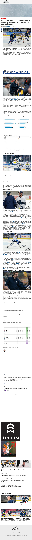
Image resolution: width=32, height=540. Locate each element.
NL (12, 535)
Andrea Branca (8, 26)
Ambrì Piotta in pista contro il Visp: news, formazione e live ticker (23, 504)
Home (6, 535)
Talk (22, 535)
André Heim (16, 98)
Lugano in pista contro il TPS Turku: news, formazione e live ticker (9, 478)
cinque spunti (14, 347)
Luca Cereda (12, 211)
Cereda (7, 103)
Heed (4, 262)
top (17, 347)
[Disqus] (17, 362)
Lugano (10, 535)
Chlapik (22, 217)
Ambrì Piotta (10, 347)
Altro (24, 535)
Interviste (19, 535)
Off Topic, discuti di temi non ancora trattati (23, 470)
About (26, 535)
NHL (17, 535)
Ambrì (8, 535)
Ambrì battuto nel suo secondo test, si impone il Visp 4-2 (7, 504)
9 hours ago (18, 478)
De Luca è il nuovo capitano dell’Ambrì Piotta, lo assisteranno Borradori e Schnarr (23, 519)
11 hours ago (19, 481)
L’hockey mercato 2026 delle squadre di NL (8, 470)
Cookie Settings (16, 537)
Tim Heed (18, 252)
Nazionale (14, 535)
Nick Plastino (18, 266)
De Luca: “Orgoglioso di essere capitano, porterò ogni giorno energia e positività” (7, 519)
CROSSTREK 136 (3, 475)
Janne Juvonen (14, 99)
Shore (12, 219)
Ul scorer (2, 485)
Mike (1, 480)
